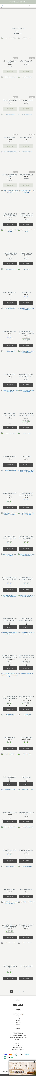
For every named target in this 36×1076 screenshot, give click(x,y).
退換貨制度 (18, 1022)
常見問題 (18, 1018)
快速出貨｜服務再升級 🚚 (18, 1014)
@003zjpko (21, 1047)
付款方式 (18, 1016)
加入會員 (18, 1020)
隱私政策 (18, 1024)
